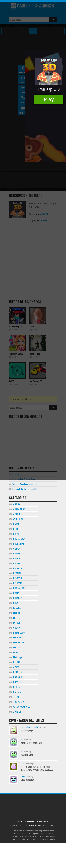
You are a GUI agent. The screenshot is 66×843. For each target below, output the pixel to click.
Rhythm (16, 687)
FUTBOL (16, 622)
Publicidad (42, 821)
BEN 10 (16, 528)
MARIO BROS (18, 642)
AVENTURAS (18, 518)
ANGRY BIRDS (19, 509)
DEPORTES (17, 583)
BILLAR (16, 533)
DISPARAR (17, 598)
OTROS (16, 667)
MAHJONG (17, 637)
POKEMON (17, 677)
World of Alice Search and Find (24, 484)
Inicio (19, 821)
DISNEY (16, 593)
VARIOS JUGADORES (21, 706)
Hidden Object (19, 632)
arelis (23, 776)
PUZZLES (17, 682)
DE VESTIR (17, 578)
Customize (17, 568)
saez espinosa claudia (29, 727)
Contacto (29, 821)
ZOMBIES (17, 711)
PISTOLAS (17, 672)
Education (17, 607)
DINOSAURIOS (19, 588)
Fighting (16, 612)
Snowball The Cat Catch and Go (24, 489)
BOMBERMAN (18, 543)
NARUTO (16, 662)
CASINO (16, 558)
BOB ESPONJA (19, 538)
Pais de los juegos (32, 825)
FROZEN (16, 617)
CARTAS (16, 553)
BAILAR (16, 523)
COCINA (16, 563)
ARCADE (16, 514)
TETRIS (16, 696)
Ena (22, 739)
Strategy (17, 691)
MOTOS (16, 652)
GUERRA (16, 627)
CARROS (16, 548)
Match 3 (16, 647)
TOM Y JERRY (18, 701)
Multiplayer (18, 657)
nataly (23, 763)
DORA (15, 603)
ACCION (16, 504)
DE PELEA (17, 573)
